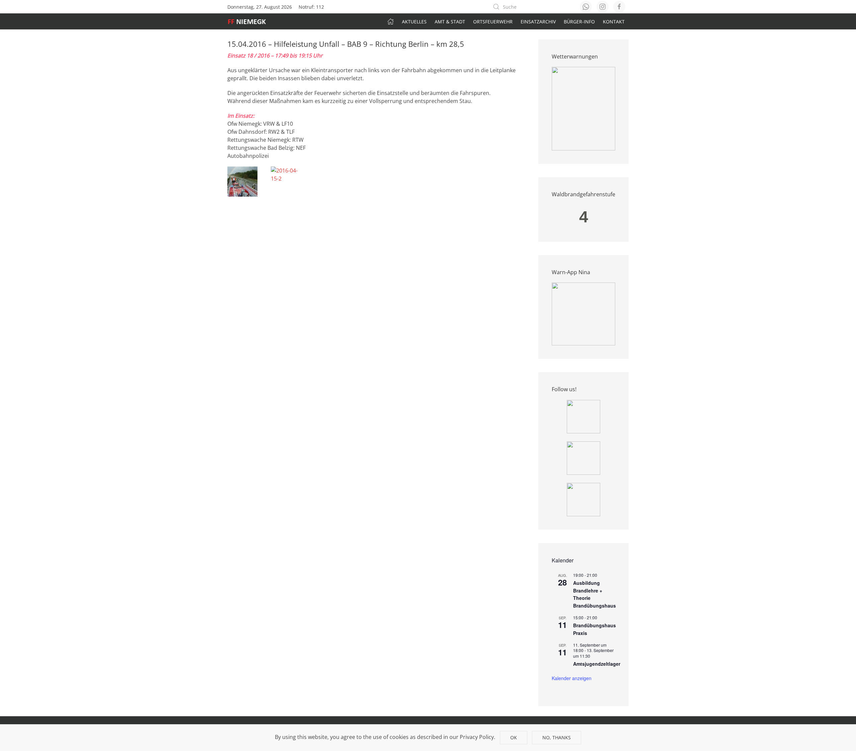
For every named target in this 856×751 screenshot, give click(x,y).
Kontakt (614, 21)
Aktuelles (414, 21)
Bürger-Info (579, 21)
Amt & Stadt (450, 21)
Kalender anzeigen (572, 678)
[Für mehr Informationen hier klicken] (583, 108)
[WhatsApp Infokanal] (583, 416)
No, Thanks (556, 737)
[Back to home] (250, 21)
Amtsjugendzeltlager (596, 663)
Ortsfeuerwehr (493, 21)
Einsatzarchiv (538, 21)
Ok (513, 737)
